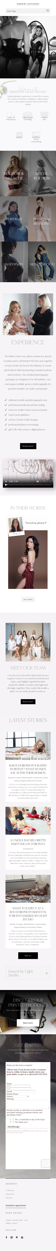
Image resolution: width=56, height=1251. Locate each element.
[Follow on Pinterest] (17, 1237)
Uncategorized (28, 849)
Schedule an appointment (16, 1205)
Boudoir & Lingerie (15, 778)
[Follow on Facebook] (6, 1237)
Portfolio (39, 927)
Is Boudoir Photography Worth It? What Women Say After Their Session (28, 769)
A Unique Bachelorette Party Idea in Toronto (28, 842)
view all (28, 955)
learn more (28, 446)
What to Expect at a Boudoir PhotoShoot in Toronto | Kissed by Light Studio (28, 914)
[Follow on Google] (22, 1237)
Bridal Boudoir (27, 778)
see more (28, 599)
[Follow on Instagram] (12, 1237)
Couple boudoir (40, 924)
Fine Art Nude (37, 781)
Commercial (37, 778)
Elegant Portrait (25, 781)
